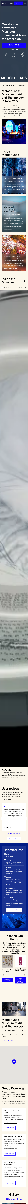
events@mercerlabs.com (11, 1178)
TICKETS (18, 3)
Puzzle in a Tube (20, 980)
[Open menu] (25, 3)
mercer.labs (15, 1199)
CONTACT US (9, 1128)
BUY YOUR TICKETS (14, 910)
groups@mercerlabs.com (10, 1122)
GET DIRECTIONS (9, 1040)
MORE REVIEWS (14, 838)
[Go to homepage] (7, 3)
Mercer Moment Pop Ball (7, 978)
